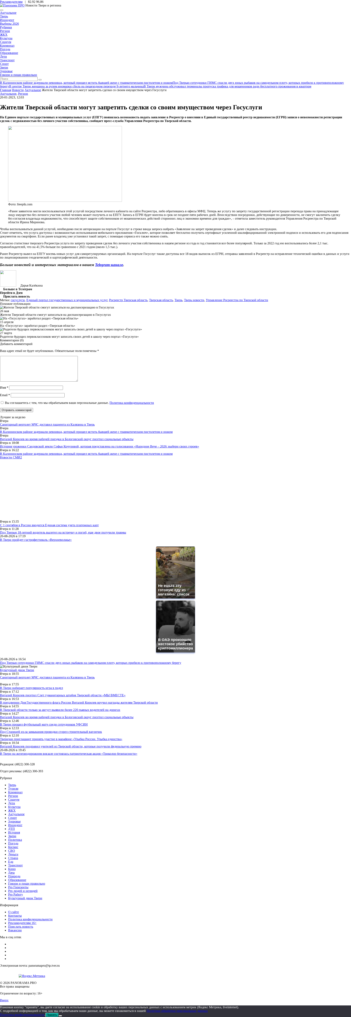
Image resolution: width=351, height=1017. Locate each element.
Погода (5, 49)
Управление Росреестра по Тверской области (237, 300)
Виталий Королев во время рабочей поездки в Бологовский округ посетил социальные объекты (66, 439)
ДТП (11, 828)
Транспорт (7, 60)
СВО (11, 850)
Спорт (4, 64)
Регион (5, 31)
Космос (13, 847)
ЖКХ (4, 34)
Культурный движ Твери (25, 898)
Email (5, 395)
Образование (9, 53)
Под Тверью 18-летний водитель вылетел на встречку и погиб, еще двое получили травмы (63, 532)
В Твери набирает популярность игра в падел (31, 688)
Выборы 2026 (9, 23)
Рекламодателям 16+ (22, 923)
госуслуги (18, 300)
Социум (5, 42)
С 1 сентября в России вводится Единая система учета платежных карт (49, 525)
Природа (14, 876)
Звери (4, 67)
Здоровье (6, 71)
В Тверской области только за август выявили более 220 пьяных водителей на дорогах (60, 710)
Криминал (7, 45)
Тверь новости (194, 300)
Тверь (4, 16)
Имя (4, 387)
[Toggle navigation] (1, 10)
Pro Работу (15, 894)
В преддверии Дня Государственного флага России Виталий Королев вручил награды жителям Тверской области (79, 702)
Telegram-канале (109, 265)
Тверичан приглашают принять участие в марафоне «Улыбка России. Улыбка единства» (61, 739)
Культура (6, 38)
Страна (13, 858)
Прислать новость (20, 926)
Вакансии (15, 930)
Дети (3, 56)
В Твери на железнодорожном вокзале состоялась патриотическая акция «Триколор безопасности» (68, 753)
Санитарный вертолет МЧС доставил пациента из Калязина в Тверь (47, 424)
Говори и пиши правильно (18, 75)
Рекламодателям (11, 1)
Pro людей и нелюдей (23, 891)
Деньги (13, 854)
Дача (11, 872)
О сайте (13, 912)
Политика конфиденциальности (131, 402)
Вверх (4, 1000)
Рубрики (6, 27)
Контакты (15, 915)
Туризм (13, 788)
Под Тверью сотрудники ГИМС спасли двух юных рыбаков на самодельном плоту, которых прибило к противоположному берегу (90, 662)
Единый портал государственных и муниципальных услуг (66, 300)
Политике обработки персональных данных (177, 1011)
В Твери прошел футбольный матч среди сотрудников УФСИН (44, 724)
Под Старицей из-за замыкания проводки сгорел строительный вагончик (51, 731)
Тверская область (161, 300)
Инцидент (7, 20)
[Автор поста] (8, 285)
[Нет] (60, 1015)
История (14, 832)
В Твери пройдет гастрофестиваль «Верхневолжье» (36, 539)
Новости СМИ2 (11, 457)
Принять (52, 1014)
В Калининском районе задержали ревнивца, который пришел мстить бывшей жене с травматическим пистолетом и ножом (86, 432)
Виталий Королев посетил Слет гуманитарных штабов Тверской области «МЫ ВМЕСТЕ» (63, 695)
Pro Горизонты (18, 887)
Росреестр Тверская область (128, 300)
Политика (15, 839)
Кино (12, 869)
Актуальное (8, 12)
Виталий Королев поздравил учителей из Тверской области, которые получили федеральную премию (70, 746)
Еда (10, 861)
